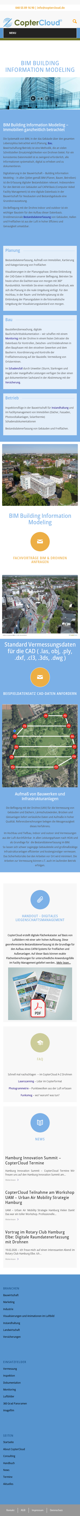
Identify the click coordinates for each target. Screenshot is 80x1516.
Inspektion (9, 1375)
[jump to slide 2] (41, 98)
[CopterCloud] (32, 19)
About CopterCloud (14, 1449)
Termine (7, 1477)
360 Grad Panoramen (15, 1403)
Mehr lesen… (64, 962)
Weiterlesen (10, 1179)
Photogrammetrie (19, 1088)
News (6, 1470)
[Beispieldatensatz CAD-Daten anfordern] (40, 677)
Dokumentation (12, 1383)
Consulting (9, 1456)
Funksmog (27, 1095)
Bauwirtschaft (11, 1295)
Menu (12, 33)
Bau (50, 143)
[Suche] (75, 22)
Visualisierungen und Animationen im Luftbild (28, 1316)
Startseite (8, 1442)
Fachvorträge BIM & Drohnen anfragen (40, 560)
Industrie (8, 1309)
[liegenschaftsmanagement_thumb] (40, 993)
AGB (23, 1510)
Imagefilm (8, 1410)
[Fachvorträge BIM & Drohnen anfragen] (40, 542)
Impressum (38, 1510)
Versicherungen (12, 1337)
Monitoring (12, 338)
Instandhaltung (60, 408)
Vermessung (10, 1369)
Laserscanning (26, 1081)
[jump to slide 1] (38, 98)
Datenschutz (56, 1510)
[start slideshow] (33, 98)
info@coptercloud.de (51, 8)
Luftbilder (8, 1396)
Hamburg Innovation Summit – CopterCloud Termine (33, 1160)
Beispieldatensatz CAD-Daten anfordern (40, 693)
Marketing (9, 1302)
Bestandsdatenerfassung (37, 217)
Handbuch (9, 1463)
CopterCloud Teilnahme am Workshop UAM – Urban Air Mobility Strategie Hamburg (39, 1197)
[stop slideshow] (47, 98)
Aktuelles (8, 1484)
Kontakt (10, 1510)
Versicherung (12, 382)
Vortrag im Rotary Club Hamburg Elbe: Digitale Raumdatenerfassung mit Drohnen (37, 1237)
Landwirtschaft (11, 1330)
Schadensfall (16, 368)
